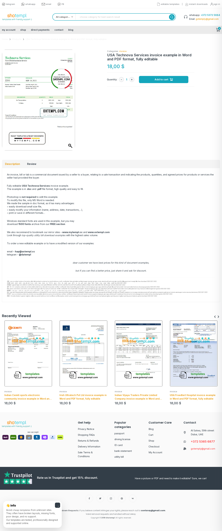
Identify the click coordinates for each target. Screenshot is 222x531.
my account (8, 29)
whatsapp (30, 4)
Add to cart (161, 79)
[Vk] (133, 498)
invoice (122, 51)
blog (70, 29)
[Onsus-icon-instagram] (111, 498)
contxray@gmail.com (153, 510)
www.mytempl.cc (72, 232)
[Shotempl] (17, 17)
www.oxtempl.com (99, 232)
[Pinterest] (122, 498)
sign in (216, 4)
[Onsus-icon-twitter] (100, 498)
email (48, 4)
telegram (10, 4)
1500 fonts (24, 224)
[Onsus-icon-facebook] (89, 498)
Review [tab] (31, 164)
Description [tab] (12, 164)
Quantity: (112, 79)
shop (23, 29)
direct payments (40, 29)
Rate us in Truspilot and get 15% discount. (67, 477)
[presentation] (215, 317)
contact (58, 29)
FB (63, 4)
